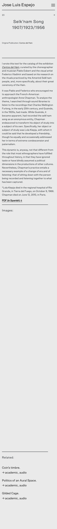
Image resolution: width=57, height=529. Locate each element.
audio (23, 472)
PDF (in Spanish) (11, 200)
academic (11, 472)
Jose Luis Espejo (18, 5)
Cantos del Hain (25, 43)
